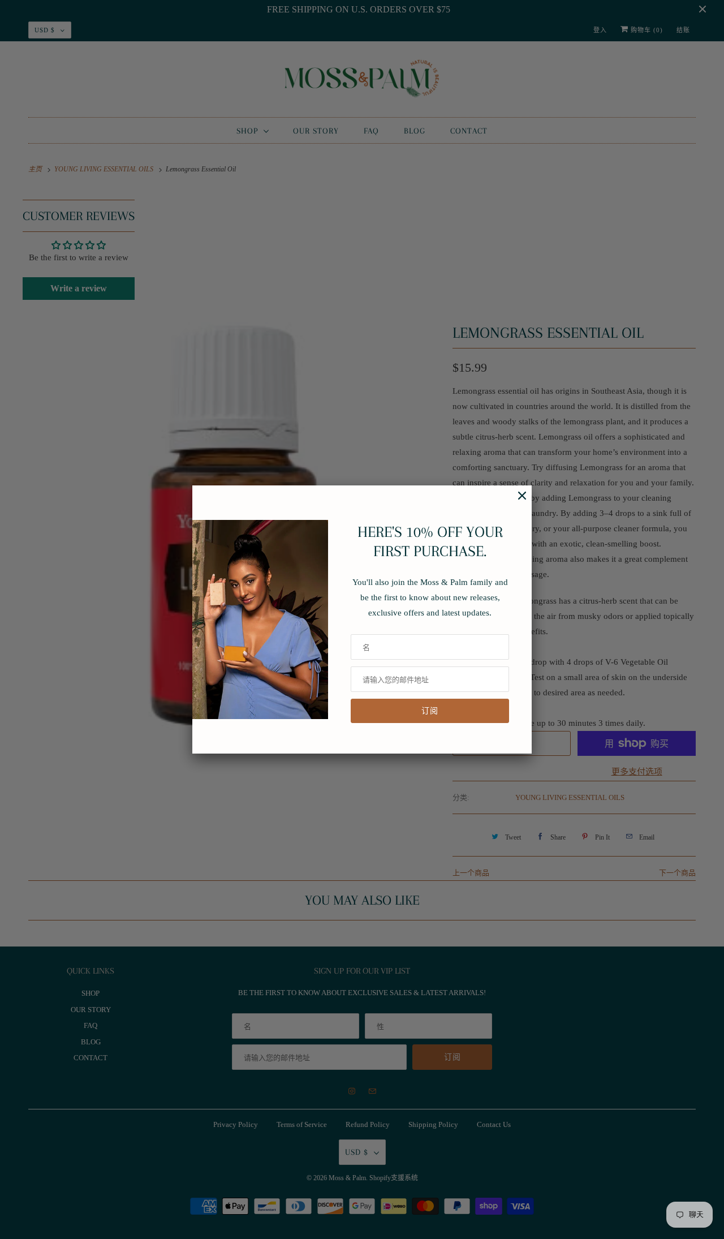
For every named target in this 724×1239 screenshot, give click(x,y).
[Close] (516, 501)
